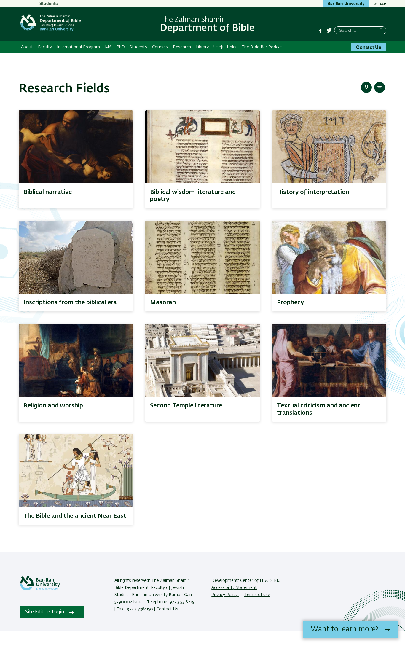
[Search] (381, 30)
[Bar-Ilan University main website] (40, 589)
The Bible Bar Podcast (262, 47)
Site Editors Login (44, 612)
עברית (380, 3)
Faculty (45, 47)
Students (48, 3)
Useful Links (224, 47)
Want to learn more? (344, 629)
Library (202, 47)
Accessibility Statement (234, 588)
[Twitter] (329, 31)
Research (182, 47)
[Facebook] (320, 31)
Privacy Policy (225, 595)
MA (108, 47)
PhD (121, 47)
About (27, 47)
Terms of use (257, 595)
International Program (78, 47)
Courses (160, 47)
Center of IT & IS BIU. (261, 581)
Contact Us (368, 47)
